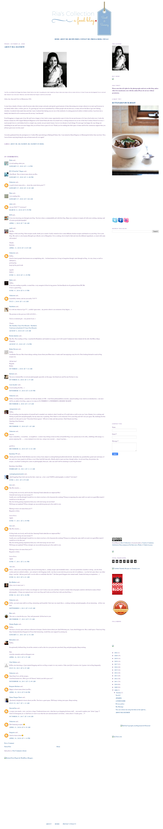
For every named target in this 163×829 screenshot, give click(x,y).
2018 (116, 661)
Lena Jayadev (13, 385)
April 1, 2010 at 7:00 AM (19, 223)
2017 (116, 664)
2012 (116, 679)
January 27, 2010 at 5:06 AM (21, 199)
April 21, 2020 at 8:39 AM (19, 727)
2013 (116, 676)
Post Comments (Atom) (19, 751)
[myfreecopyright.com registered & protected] (135, 726)
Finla (10, 160)
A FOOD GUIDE (120, 701)
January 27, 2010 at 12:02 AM (21, 188)
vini (10, 567)
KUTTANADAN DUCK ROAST (124, 103)
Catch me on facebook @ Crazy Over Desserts (23, 328)
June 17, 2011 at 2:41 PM (19, 562)
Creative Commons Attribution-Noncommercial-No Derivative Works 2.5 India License (133, 544)
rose (10, 485)
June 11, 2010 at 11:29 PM (19, 275)
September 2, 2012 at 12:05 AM (22, 608)
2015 (116, 670)
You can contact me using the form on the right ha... (131, 710)
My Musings (119, 707)
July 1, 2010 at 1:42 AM (19, 301)
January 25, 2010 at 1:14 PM (21, 166)
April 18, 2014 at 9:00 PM (19, 692)
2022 (116, 653)
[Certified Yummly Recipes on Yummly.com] (126, 568)
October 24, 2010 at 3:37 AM (21, 380)
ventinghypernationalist (16, 474)
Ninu (10, 193)
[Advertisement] (130, 252)
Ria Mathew (22, 144)
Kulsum (11, 374)
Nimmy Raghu (13, 624)
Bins (10, 613)
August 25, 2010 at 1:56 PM (20, 344)
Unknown (12, 182)
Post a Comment (9, 743)
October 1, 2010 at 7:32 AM (20, 369)
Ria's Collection (125, 543)
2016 (116, 667)
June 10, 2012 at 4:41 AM (19, 577)
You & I (118, 695)
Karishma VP (13, 454)
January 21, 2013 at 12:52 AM (21, 635)
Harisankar (12, 640)
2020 (116, 656)
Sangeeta (12, 732)
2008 (116, 690)
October (118, 693)
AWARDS (119, 698)
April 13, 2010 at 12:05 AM (20, 248)
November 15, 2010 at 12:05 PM (22, 391)
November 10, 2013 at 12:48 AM (22, 681)
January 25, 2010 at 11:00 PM (21, 177)
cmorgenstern (13, 409)
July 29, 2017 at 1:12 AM (19, 703)
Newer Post (7, 747)
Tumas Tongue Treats (15, 697)
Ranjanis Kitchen (14, 686)
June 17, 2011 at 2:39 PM (19, 521)
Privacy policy (120, 704)
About (49, 824)
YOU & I (105, 39)
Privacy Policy (69, 824)
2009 (116, 687)
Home (58, 747)
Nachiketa (12, 306)
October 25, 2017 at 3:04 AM (21, 716)
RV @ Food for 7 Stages (16, 171)
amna (11, 204)
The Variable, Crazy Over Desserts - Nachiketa (23, 326)
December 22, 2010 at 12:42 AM (22, 449)
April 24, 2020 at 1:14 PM (19, 738)
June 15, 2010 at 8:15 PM (19, 290)
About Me (14, 144)
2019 (116, 658)
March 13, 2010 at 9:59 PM (20, 210)
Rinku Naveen (13, 349)
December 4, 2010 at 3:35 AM (21, 404)
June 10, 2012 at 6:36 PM (19, 595)
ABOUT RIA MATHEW (14, 46)
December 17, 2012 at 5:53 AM (22, 619)
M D (10, 215)
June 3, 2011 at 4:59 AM (19, 480)
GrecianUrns (13, 708)
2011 (116, 681)
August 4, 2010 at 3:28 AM (20, 331)
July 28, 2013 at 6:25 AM (19, 668)
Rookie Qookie (14, 336)
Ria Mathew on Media (36, 144)
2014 (116, 673)
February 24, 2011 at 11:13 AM (22, 469)
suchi (11, 228)
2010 (116, 684)
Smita (11, 280)
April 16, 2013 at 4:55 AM (19, 657)
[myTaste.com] (117, 737)
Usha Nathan (13, 662)
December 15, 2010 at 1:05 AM (22, 426)
